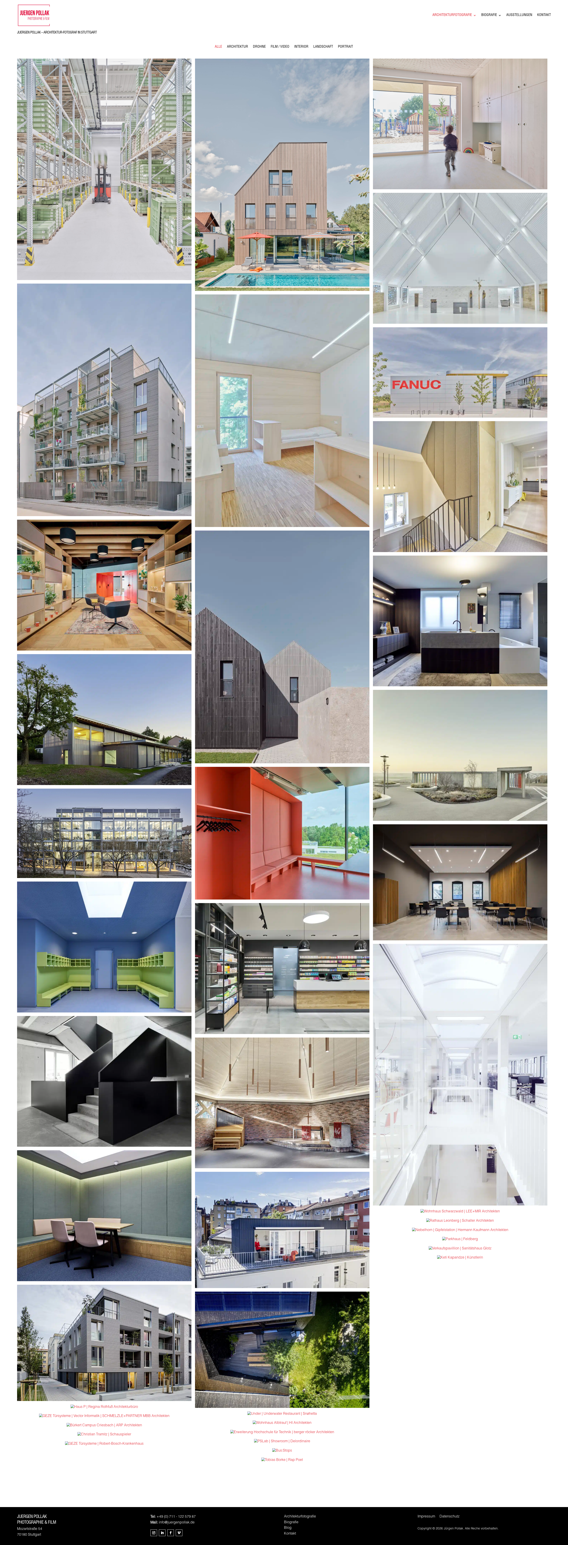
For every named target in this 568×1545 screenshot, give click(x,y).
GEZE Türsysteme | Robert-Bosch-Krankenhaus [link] (104, 1444)
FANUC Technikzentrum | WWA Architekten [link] (460, 372)
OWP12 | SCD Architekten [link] (282, 833)
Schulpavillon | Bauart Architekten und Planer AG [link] (104, 719)
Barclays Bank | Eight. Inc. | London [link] (104, 1215)
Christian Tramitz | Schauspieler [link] (104, 1435)
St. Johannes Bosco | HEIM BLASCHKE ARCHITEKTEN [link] (460, 258)
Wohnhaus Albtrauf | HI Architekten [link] (282, 1423)
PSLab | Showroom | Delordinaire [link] (282, 1442)
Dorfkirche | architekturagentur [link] (282, 1103)
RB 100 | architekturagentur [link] (104, 833)
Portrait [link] (345, 47)
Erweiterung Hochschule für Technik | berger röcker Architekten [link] (282, 1433)
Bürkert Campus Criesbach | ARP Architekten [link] (104, 1426)
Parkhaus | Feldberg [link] (460, 1239)
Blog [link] (288, 1528)
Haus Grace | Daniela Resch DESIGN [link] (282, 175)
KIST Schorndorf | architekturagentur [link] (104, 947)
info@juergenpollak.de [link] (177, 1523)
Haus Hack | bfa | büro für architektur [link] (282, 1230)
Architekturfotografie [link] (452, 15)
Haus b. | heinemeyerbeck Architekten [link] (282, 1350)
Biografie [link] (489, 15)
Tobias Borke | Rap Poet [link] (282, 1460)
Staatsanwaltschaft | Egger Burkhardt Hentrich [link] (460, 882)
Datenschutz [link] (450, 1517)
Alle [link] (218, 47)
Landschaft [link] (323, 47)
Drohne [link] (259, 47)
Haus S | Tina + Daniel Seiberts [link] (460, 486)
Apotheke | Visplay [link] (282, 968)
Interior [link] (301, 47)
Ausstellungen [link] (519, 15)
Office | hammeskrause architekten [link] (460, 1075)
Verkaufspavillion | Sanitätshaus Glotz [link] (460, 1249)
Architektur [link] (237, 47)
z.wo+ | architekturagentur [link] (104, 400)
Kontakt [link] (544, 15)
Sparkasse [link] (104, 585)
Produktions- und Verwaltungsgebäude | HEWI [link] (104, 169)
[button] (153, 1532)
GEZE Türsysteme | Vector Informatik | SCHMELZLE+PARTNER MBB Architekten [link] (104, 1416)
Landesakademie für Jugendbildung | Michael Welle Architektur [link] (282, 410)
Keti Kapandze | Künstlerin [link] (460, 1258)
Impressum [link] (426, 1517)
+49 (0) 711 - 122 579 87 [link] (176, 1517)
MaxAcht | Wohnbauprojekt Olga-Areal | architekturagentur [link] (104, 1343)
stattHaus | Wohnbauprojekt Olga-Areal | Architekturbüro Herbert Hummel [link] (104, 1081)
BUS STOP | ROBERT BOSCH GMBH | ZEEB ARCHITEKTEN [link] (460, 755)
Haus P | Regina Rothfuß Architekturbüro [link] (104, 1407)
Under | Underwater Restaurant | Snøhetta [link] (282, 1414)
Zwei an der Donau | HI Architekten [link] (282, 647)
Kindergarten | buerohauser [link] (460, 124)
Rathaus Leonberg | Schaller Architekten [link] (460, 1221)
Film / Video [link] (280, 47)
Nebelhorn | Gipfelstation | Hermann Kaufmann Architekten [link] (460, 1230)
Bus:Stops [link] (282, 1451)
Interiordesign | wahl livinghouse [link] (460, 621)
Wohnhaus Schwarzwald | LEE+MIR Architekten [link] (460, 1212)
